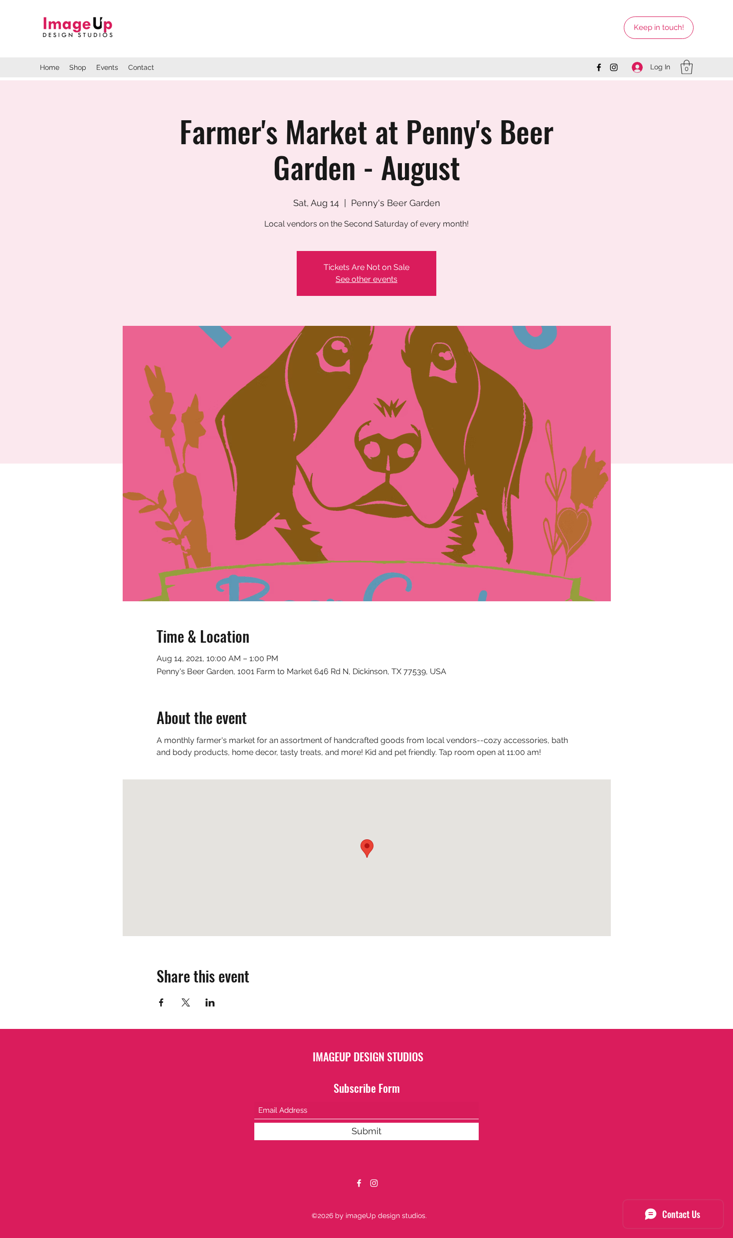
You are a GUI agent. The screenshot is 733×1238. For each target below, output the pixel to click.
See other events (366, 279)
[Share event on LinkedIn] (210, 1002)
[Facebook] (599, 67)
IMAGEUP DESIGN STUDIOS (368, 1056)
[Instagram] (614, 67)
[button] (687, 67)
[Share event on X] (185, 1002)
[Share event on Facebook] (161, 1002)
